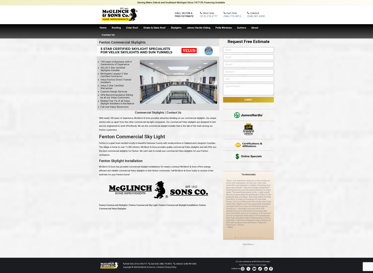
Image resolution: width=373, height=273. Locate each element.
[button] (235, 227)
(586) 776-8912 (232, 16)
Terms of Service (256, 255)
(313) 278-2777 (209, 16)
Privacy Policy (170, 257)
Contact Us (174, 112)
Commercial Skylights (149, 112)
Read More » (248, 234)
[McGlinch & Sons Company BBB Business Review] (248, 166)
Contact (160, 257)
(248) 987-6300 (256, 16)
